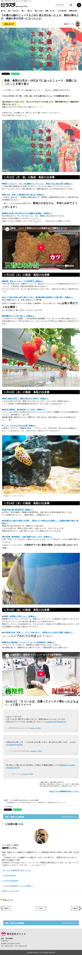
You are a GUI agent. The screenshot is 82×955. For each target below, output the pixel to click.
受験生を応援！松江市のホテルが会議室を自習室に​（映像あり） (28, 213)
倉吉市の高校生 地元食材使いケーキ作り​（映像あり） (24, 409)
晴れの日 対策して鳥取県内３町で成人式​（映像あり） (24, 195)
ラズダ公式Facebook (10, 881)
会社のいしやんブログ (10, 891)
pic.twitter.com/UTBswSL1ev (55, 722)
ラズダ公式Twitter (9, 875)
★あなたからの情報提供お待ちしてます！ (64, 791)
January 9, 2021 (35, 728)
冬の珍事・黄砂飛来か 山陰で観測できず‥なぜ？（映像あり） (28, 537)
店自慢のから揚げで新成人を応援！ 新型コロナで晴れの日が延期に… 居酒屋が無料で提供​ (39, 521)
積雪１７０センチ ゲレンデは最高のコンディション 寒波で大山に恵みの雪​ (33, 184)
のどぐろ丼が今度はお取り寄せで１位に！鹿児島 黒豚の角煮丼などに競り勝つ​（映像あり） (38, 297)
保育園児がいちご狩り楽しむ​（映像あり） (19, 316)
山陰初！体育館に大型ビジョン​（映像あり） (20, 616)
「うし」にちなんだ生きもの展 (15, 425)
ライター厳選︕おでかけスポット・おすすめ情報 (24, 800)
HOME (6, 800)
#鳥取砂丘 (63, 765)
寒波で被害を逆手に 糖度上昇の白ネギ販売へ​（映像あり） (26, 398)
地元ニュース (8, 900)
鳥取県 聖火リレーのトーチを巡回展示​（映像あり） (23, 281)
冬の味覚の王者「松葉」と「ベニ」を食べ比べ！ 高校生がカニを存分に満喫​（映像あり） (38, 632)
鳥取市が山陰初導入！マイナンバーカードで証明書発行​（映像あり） (29, 642)
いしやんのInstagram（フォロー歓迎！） (18, 886)
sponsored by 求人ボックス (70, 816)
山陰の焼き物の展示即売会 (13, 510)
